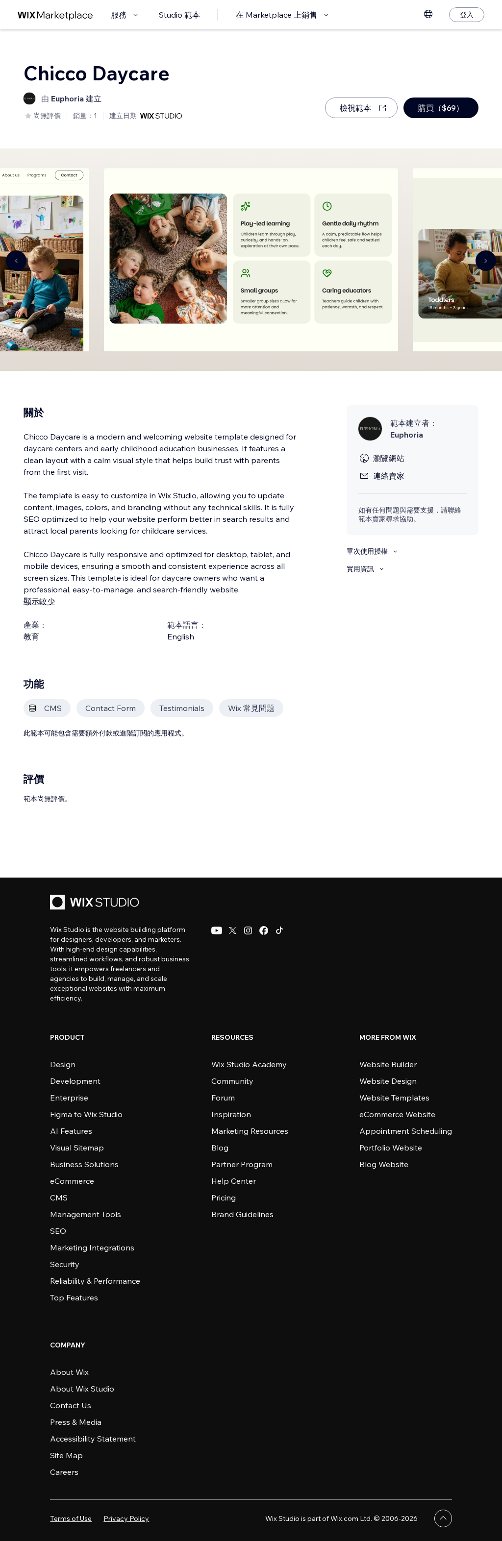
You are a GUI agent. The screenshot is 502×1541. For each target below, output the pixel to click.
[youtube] (217, 930)
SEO (58, 1231)
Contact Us (70, 1405)
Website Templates (394, 1097)
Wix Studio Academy (249, 1064)
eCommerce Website (397, 1114)
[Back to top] (443, 1518)
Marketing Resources (249, 1131)
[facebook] (264, 930)
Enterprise (69, 1097)
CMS (59, 1197)
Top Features (74, 1297)
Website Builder (388, 1064)
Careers (64, 1472)
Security (64, 1264)
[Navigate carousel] (16, 260)
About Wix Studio (82, 1389)
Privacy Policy (126, 1518)
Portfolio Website (390, 1147)
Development (75, 1081)
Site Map (66, 1455)
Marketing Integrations (92, 1247)
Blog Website (383, 1164)
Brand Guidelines (242, 1214)
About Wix (69, 1372)
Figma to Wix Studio (86, 1114)
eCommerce (72, 1181)
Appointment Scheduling (405, 1131)
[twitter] (232, 930)
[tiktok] (279, 930)
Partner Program (242, 1164)
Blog (219, 1147)
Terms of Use (71, 1518)
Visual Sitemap (77, 1147)
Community (232, 1081)
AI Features (71, 1131)
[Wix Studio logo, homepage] (96, 903)
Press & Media (75, 1422)
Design (62, 1064)
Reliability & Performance (95, 1281)
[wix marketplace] (55, 15)
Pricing (223, 1197)
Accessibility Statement (93, 1438)
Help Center (233, 1181)
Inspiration (231, 1114)
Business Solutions (84, 1164)
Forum (223, 1097)
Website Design (388, 1081)
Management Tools (85, 1214)
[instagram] (248, 930)
